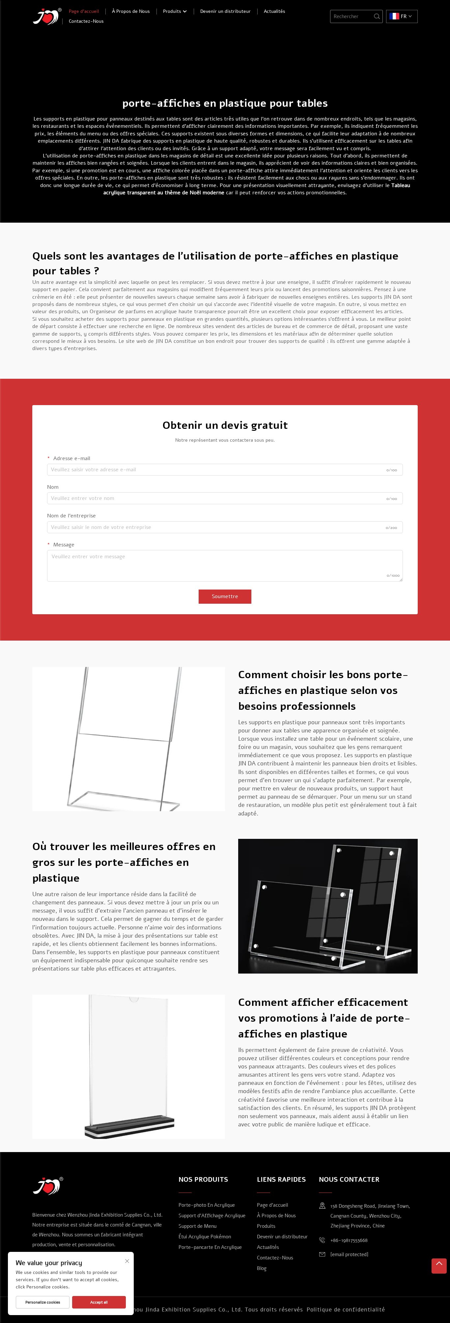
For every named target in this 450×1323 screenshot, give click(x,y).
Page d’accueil (84, 11)
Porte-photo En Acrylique (207, 1205)
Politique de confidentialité (346, 1309)
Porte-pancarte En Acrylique (210, 1247)
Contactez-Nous (86, 21)
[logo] (47, 16)
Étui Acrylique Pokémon (205, 1236)
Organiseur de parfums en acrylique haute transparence (159, 311)
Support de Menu (197, 1226)
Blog (262, 1268)
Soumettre (225, 596)
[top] (439, 1266)
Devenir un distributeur (225, 11)
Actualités (274, 11)
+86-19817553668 (349, 1240)
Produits (173, 11)
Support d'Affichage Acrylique (212, 1215)
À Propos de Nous (131, 11)
